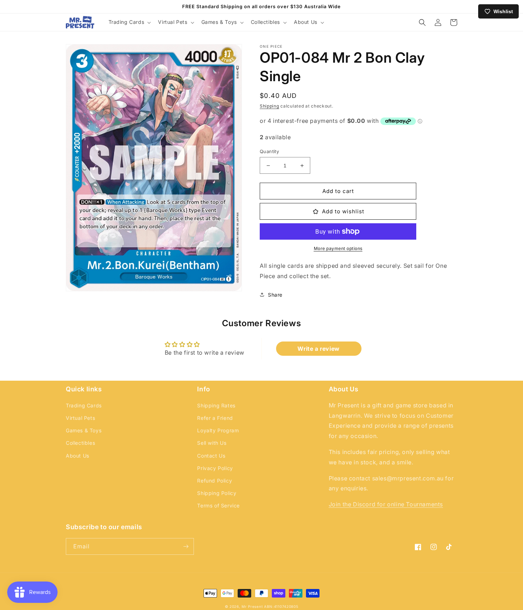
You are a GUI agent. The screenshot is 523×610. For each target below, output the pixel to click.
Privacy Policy (215, 468)
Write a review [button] (318, 348)
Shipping (269, 106)
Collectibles (80, 443)
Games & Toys (83, 430)
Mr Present (252, 606)
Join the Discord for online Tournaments (386, 504)
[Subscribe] (186, 546)
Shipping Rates (216, 405)
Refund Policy (214, 481)
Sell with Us (211, 443)
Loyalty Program (218, 430)
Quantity (269, 151)
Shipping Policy (216, 493)
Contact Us (211, 456)
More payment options (338, 248)
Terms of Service (218, 505)
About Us (77, 456)
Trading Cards (84, 405)
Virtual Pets (80, 418)
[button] (129, 22)
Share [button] (275, 295)
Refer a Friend (215, 418)
